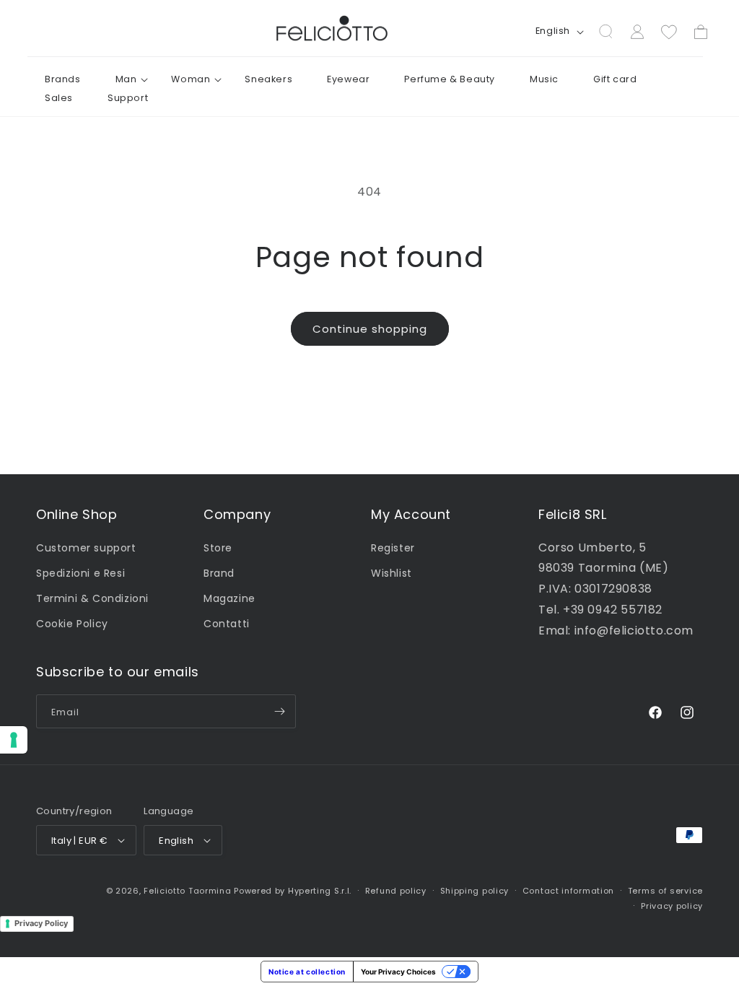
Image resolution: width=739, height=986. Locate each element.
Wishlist (391, 573)
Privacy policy (672, 906)
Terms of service (665, 890)
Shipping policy (475, 890)
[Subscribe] (279, 711)
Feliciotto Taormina (187, 890)
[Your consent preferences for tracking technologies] (13, 740)
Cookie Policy (72, 623)
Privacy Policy (41, 923)
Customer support (86, 548)
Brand (219, 573)
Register (393, 548)
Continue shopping (369, 328)
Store (218, 548)
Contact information (568, 890)
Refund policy (396, 890)
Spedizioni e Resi (80, 573)
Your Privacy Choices (398, 971)
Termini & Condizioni (92, 598)
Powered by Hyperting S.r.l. (292, 890)
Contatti (227, 623)
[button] (126, 79)
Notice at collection (307, 971)
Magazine (229, 598)
